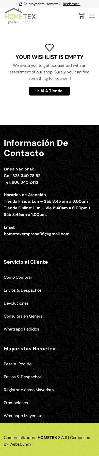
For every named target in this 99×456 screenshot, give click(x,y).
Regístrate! (64, 4)
